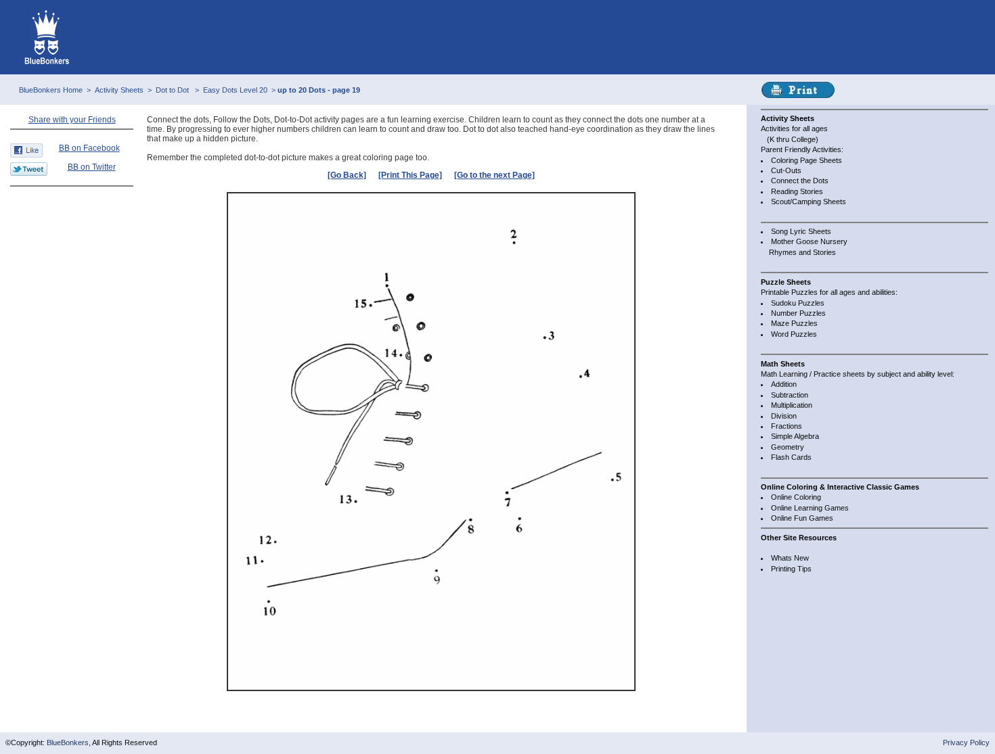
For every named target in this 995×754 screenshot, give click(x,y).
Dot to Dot (173, 90)
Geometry (787, 447)
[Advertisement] (72, 221)
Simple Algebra (795, 436)
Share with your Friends (72, 119)
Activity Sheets (119, 90)
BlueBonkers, (69, 742)
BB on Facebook (89, 148)
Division (784, 416)
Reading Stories (797, 191)
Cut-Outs (786, 170)
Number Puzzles (798, 313)
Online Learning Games (810, 508)
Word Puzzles (794, 334)
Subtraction (789, 395)
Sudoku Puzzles (797, 303)
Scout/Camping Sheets (808, 201)
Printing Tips (791, 569)
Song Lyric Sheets (801, 231)
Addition (784, 384)
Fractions (786, 426)
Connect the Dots (799, 180)
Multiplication (791, 405)
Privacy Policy (966, 742)
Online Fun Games (802, 518)
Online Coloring (796, 497)
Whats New (790, 558)
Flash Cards (791, 457)
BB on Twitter (92, 167)
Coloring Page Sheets (806, 160)
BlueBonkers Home (51, 90)
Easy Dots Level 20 (235, 90)
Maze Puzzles (794, 323)
